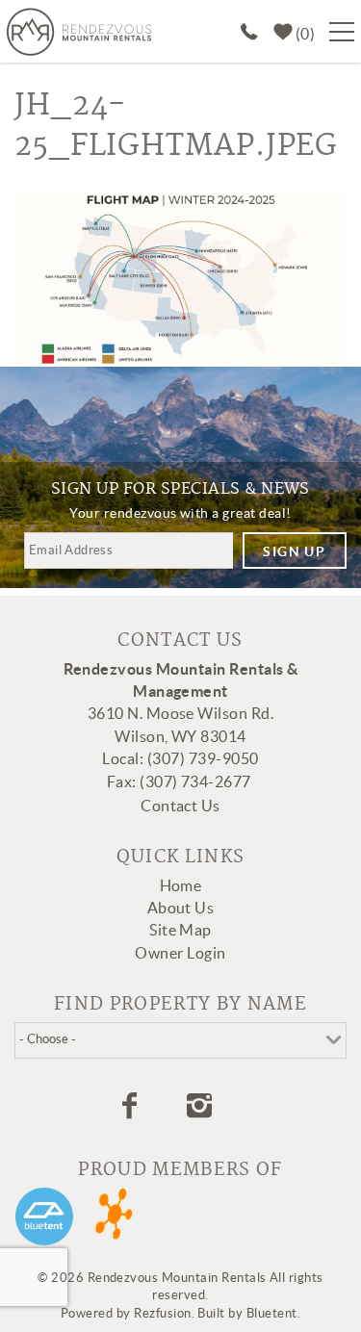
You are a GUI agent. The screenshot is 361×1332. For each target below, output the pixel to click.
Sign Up (294, 551)
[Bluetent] (44, 1216)
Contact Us (180, 805)
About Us (181, 907)
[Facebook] (132, 1106)
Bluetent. (273, 1313)
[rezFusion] (115, 1216)
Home (181, 885)
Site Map (180, 929)
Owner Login (180, 952)
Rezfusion (162, 1313)
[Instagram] (201, 1106)
